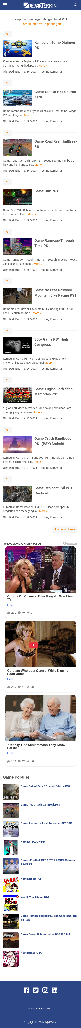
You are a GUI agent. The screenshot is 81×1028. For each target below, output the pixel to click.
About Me (34, 1008)
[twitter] (35, 991)
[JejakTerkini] (40, 5)
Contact (48, 1008)
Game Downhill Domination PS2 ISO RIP (45, 934)
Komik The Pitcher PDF (35, 897)
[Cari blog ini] (75, 5)
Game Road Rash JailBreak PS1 (40, 804)
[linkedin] (54, 991)
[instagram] (45, 991)
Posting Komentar (51, 71)
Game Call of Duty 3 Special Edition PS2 (45, 786)
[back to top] (73, 1019)
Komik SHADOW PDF (33, 841)
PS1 (7, 33)
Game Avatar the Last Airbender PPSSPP (46, 823)
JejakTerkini (51, 1022)
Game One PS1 (46, 191)
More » (43, 65)
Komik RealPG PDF (32, 952)
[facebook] (26, 991)
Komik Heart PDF (31, 878)
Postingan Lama (65, 529)
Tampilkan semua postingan (41, 24)
